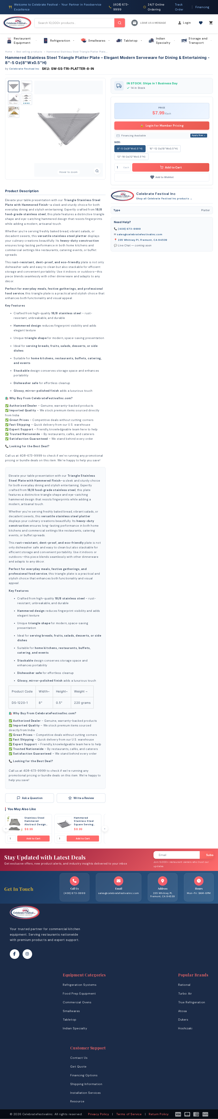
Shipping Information (86, 1084)
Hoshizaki (185, 1028)
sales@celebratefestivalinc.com (139, 234)
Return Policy (159, 1114)
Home (8, 51)
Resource (77, 1101)
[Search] (119, 22)
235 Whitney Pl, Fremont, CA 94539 (142, 240)
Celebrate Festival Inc (24, 68)
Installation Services (85, 1093)
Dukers (183, 1019)
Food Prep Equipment (79, 993)
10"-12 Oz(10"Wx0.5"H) (164, 148)
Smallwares (96, 40)
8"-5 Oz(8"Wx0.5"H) (130, 148)
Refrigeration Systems (80, 985)
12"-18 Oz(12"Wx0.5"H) (131, 156)
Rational (184, 985)
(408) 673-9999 (129, 229)
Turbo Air (185, 993)
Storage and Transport (198, 41)
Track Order (179, 7)
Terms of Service (129, 1114)
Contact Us (78, 1058)
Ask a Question (32, 798)
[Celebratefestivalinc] (25, 920)
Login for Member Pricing (162, 125)
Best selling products (29, 51)
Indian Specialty (163, 41)
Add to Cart (33, 838)
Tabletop (131, 40)
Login (187, 23)
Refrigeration (60, 40)
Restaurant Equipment (22, 41)
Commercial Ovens (77, 1002)
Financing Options (84, 1075)
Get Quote (78, 1066)
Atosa (182, 1011)
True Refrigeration (191, 1002)
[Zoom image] (97, 171)
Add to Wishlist (164, 177)
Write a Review (83, 798)
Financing (202, 7)
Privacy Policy (98, 1114)
